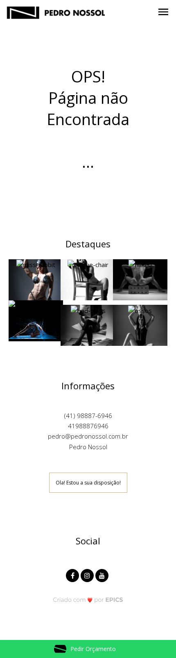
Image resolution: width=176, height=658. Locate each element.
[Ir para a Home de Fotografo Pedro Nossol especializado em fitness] (55, 12)
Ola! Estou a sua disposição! (88, 482)
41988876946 (88, 426)
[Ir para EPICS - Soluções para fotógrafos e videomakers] (88, 599)
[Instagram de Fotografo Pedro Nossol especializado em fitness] (88, 574)
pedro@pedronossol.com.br (88, 436)
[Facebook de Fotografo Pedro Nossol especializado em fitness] (73, 574)
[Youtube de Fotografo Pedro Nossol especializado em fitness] (102, 574)
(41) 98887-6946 (88, 415)
